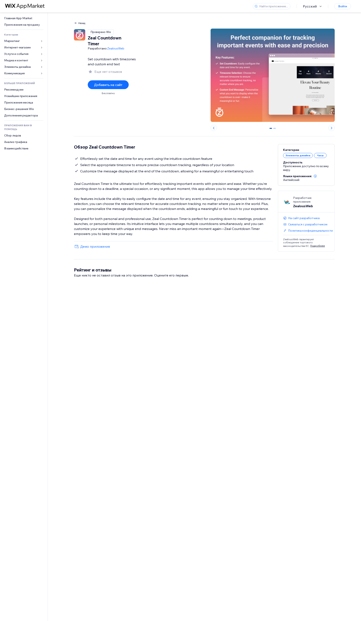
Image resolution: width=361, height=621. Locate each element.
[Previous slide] (214, 128)
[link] (24, 18)
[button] (315, 176)
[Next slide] (331, 128)
